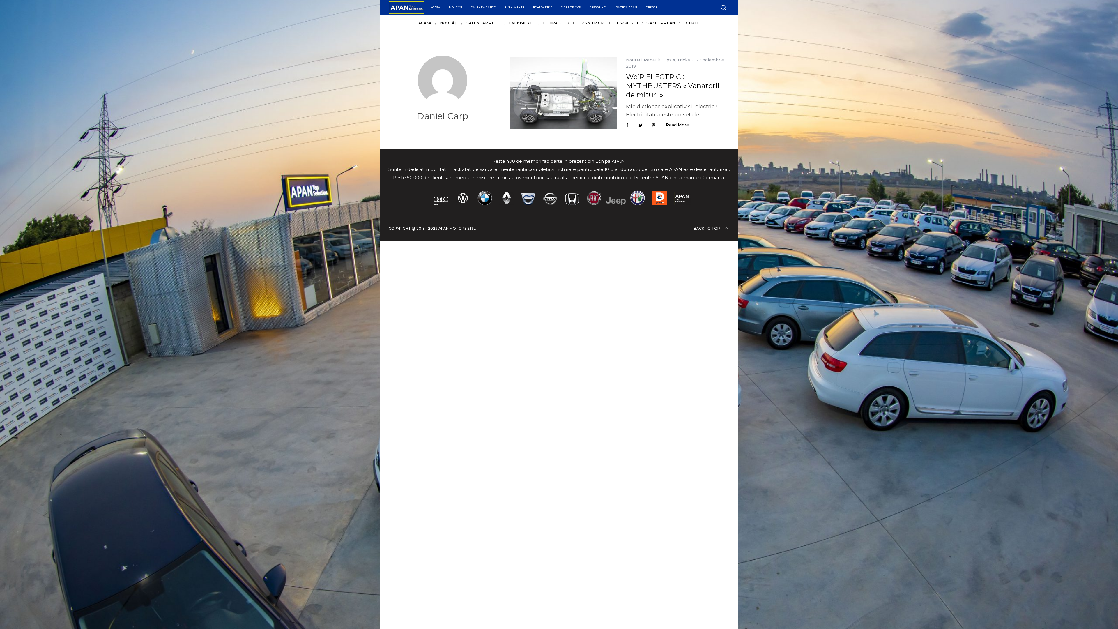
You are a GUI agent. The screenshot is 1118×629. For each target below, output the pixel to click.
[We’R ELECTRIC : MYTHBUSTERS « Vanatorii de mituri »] (563, 93)
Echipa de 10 (542, 7)
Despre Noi (598, 7)
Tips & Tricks (571, 7)
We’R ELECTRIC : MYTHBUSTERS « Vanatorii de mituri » (672, 86)
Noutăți (455, 7)
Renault (652, 60)
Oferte (651, 7)
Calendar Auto (483, 7)
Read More (677, 125)
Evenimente (514, 7)
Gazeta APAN (626, 7)
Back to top (707, 228)
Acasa (435, 7)
